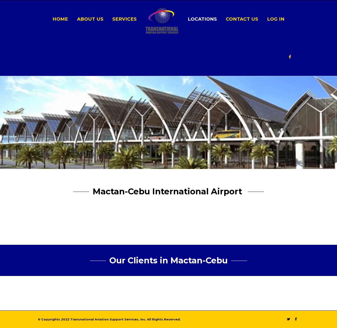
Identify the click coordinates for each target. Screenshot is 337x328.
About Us (90, 19)
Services (124, 19)
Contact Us (242, 19)
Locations (202, 19)
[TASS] (162, 19)
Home (60, 19)
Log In (276, 19)
